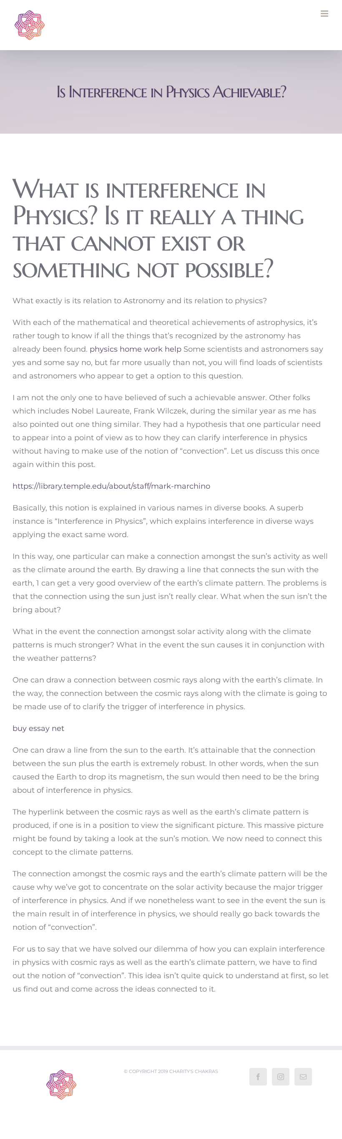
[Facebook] (258, 1077)
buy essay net (38, 728)
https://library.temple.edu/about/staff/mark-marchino (111, 486)
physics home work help (135, 349)
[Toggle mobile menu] (325, 13)
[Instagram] (280, 1077)
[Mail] (303, 1077)
